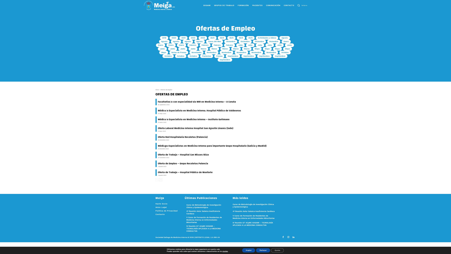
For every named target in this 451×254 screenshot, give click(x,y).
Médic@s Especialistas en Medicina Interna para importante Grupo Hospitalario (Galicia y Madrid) (212, 146)
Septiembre (233, 56)
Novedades (196, 52)
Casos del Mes (214, 41)
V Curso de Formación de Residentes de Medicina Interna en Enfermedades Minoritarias (204, 219)
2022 (193, 38)
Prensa (219, 56)
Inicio (157, 89)
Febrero (192, 45)
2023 (203, 38)
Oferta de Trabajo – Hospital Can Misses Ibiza (183, 154)
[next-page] (160, 179)
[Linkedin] (293, 237)
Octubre (285, 52)
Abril (212, 38)
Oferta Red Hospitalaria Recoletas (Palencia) (183, 137)
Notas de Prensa (178, 52)
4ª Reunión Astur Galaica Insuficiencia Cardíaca (254, 211)
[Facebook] (283, 237)
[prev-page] (157, 179)
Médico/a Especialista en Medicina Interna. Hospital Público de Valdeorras (199, 110)
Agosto (285, 38)
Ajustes (277, 250)
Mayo (257, 49)
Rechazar (263, 250)
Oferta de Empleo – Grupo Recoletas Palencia (183, 163)
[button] (298, 5)
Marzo (203, 49)
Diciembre (230, 41)
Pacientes (206, 56)
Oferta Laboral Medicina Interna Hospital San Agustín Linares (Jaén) (195, 128)
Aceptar (249, 250)
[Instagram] (288, 237)
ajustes (225, 251)
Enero (286, 41)
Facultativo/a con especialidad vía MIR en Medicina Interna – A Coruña (197, 101)
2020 (174, 38)
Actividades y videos (267, 38)
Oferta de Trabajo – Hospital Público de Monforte (185, 172)
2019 (164, 38)
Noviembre (211, 52)
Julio (240, 45)
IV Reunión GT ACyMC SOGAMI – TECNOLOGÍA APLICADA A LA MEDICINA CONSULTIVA (203, 228)
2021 (183, 38)
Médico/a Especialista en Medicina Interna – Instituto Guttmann (193, 119)
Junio (289, 45)
